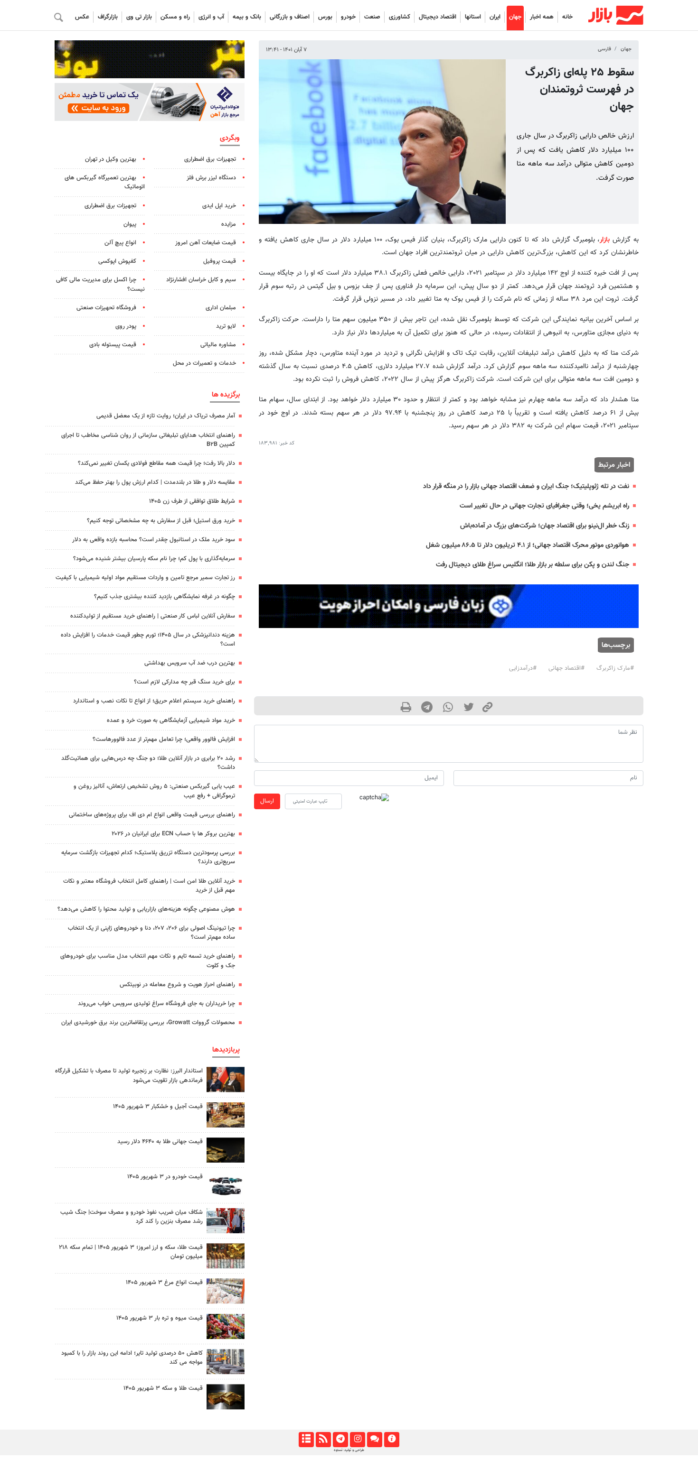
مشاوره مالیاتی (218, 345)
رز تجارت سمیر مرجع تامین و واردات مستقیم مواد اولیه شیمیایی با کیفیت (145, 577)
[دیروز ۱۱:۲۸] (226, 1396)
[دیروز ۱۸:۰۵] (226, 1079)
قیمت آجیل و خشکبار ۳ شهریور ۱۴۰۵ (158, 1106)
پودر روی (125, 326)
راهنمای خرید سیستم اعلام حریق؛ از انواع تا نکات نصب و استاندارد (154, 701)
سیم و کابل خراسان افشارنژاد (201, 280)
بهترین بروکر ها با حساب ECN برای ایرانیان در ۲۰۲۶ (173, 834)
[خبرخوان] (323, 1439)
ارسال (267, 801)
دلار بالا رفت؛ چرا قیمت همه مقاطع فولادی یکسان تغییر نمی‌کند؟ (156, 463)
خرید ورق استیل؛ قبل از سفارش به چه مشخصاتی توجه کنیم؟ (161, 521)
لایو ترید (226, 326)
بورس (325, 17)
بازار (605, 239)
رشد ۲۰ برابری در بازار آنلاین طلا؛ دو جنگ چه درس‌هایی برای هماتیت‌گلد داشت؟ (148, 763)
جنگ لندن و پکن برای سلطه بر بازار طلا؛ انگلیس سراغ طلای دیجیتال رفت (532, 564)
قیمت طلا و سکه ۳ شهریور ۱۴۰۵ (163, 1388)
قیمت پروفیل (219, 261)
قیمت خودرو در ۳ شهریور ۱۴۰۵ (165, 1177)
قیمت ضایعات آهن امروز (205, 243)
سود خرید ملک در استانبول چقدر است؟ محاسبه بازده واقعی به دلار (153, 540)
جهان (515, 17)
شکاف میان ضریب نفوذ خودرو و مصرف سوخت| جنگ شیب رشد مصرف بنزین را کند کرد (131, 1217)
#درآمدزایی (523, 668)
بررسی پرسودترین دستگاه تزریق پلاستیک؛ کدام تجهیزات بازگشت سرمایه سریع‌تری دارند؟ (148, 857)
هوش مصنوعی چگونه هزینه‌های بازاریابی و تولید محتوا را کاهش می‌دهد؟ (146, 909)
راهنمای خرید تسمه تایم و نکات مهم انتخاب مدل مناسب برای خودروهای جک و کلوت (147, 961)
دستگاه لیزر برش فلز (211, 178)
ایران (495, 17)
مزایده (228, 224)
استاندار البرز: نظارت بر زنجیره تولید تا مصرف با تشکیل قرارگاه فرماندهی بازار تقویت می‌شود (129, 1075)
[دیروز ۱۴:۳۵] (226, 1255)
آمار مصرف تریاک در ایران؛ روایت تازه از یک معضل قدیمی (165, 416)
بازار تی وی (139, 17)
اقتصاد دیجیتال (437, 17)
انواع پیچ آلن (120, 243)
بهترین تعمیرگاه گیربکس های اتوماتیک (105, 182)
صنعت (372, 17)
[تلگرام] (340, 1439)
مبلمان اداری (221, 308)
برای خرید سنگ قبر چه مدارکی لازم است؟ (184, 682)
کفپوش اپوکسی (117, 261)
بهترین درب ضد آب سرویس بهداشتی (189, 663)
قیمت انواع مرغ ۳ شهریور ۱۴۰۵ (164, 1282)
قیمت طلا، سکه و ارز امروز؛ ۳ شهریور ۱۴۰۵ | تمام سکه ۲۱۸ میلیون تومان (131, 1252)
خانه (567, 17)
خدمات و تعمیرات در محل (204, 363)
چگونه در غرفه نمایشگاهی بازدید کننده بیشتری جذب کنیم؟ (164, 596)
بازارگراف (108, 17)
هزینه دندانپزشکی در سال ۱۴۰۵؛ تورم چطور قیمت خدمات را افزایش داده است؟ (148, 639)
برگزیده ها (226, 394)
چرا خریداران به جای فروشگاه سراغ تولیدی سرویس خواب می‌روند (156, 1003)
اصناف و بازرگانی (290, 17)
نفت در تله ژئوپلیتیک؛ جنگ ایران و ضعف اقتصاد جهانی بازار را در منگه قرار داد (526, 486)
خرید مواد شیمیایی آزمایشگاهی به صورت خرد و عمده (171, 720)
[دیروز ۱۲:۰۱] (226, 1361)
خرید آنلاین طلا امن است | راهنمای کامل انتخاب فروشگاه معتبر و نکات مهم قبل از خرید (149, 886)
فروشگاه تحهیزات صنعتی (106, 308)
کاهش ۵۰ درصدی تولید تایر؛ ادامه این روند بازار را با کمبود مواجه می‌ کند (132, 1358)
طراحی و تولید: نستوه (349, 1450)
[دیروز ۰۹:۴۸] (226, 1150)
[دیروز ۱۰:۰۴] (226, 1185)
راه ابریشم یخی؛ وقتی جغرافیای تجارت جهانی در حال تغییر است (544, 505)
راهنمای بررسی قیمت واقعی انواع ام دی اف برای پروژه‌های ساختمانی (152, 815)
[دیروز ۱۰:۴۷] (226, 1290)
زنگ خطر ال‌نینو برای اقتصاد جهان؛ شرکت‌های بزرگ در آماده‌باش (544, 525)
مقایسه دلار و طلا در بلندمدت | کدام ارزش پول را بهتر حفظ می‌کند (155, 482)
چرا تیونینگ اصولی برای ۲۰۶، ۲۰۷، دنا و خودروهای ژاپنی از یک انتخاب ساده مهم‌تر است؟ (151, 933)
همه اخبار (542, 17)
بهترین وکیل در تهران (110, 159)
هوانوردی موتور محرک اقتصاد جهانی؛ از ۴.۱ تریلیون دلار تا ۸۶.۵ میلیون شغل (527, 545)
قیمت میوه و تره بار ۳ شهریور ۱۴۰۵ (159, 1318)
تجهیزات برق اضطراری (210, 159)
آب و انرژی (211, 17)
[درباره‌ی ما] (391, 1439)
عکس (82, 17)
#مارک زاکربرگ (615, 668)
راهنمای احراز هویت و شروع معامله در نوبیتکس (177, 984)
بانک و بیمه (247, 17)
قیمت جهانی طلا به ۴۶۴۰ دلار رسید (160, 1141)
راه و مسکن (175, 17)
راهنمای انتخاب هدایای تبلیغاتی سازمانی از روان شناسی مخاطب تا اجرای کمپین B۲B (148, 440)
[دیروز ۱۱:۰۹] (226, 1114)
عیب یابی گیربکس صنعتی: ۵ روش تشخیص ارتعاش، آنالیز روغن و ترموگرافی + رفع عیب (154, 791)
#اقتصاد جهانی (566, 668)
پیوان (129, 224)
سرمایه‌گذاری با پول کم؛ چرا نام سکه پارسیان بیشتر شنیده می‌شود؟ (154, 559)
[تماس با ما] (374, 1439)
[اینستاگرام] (357, 1439)
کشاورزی (399, 17)
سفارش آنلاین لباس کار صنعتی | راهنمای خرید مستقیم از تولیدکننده (152, 616)
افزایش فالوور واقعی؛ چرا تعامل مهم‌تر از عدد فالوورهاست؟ (164, 739)
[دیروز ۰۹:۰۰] (226, 1220)
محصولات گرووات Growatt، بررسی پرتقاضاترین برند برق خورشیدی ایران (148, 1022)
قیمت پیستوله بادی (112, 345)
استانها (473, 17)
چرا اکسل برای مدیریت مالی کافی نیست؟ (100, 284)
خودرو (348, 17)
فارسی (604, 49)
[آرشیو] (306, 1439)
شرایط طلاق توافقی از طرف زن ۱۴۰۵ (192, 501)
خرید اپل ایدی (219, 206)
